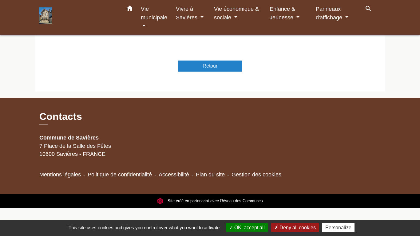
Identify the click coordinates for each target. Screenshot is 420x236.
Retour (210, 66)
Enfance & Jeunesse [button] (282, 13)
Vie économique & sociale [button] (236, 13)
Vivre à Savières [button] (187, 13)
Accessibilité (174, 174)
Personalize (338, 227)
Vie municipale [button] (154, 13)
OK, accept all (249, 227)
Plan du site (210, 174)
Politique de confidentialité (120, 174)
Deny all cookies (297, 227)
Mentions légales (60, 174)
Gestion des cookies (256, 174)
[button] (129, 9)
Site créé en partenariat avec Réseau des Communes (214, 201)
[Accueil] (77, 17)
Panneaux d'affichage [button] (330, 13)
